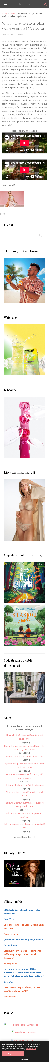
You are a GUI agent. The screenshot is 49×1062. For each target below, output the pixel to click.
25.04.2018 (8, 34)
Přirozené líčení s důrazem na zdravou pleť (24, 756)
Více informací (31, 1049)
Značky (13, 13)
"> (3, 158)
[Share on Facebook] (0, 214)
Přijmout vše (13, 1054)
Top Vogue (24, 4)
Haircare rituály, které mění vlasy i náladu (24, 785)
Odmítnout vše (36, 1054)
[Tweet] (4, 214)
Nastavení (24, 1059)
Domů (4, 13)
